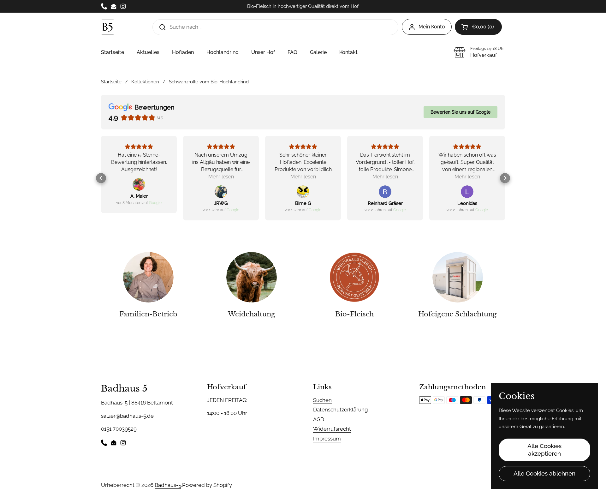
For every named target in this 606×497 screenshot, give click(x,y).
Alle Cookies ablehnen (544, 473)
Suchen (322, 400)
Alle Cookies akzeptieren (544, 449)
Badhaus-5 (168, 485)
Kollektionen (145, 81)
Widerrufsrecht (332, 429)
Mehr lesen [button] (221, 177)
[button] (101, 178)
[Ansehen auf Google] (139, 184)
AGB (318, 419)
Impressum (327, 438)
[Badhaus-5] (107, 27)
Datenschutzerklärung (340, 409)
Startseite (111, 81)
